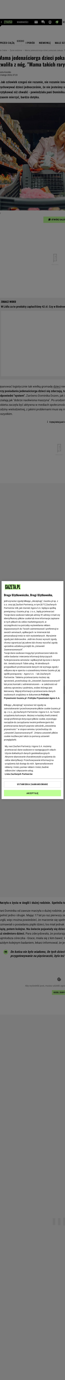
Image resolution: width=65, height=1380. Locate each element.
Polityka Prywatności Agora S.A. (44, 698)
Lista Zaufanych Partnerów (18, 774)
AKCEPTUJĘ (32, 793)
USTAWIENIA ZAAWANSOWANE (32, 784)
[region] (32, 690)
